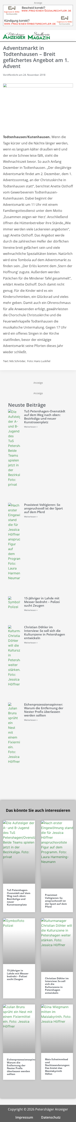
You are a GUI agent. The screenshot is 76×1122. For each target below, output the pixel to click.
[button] (64, 36)
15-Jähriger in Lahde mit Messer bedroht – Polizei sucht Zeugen (42, 601)
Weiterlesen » (30, 426)
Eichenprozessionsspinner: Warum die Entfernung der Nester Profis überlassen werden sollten (43, 709)
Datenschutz (51, 1117)
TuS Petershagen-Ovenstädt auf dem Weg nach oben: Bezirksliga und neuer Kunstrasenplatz (44, 416)
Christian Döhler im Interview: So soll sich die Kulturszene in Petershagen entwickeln (44, 632)
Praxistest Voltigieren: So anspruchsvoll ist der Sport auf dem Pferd (43, 508)
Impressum (24, 1117)
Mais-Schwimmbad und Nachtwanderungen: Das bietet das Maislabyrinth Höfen (57, 1067)
